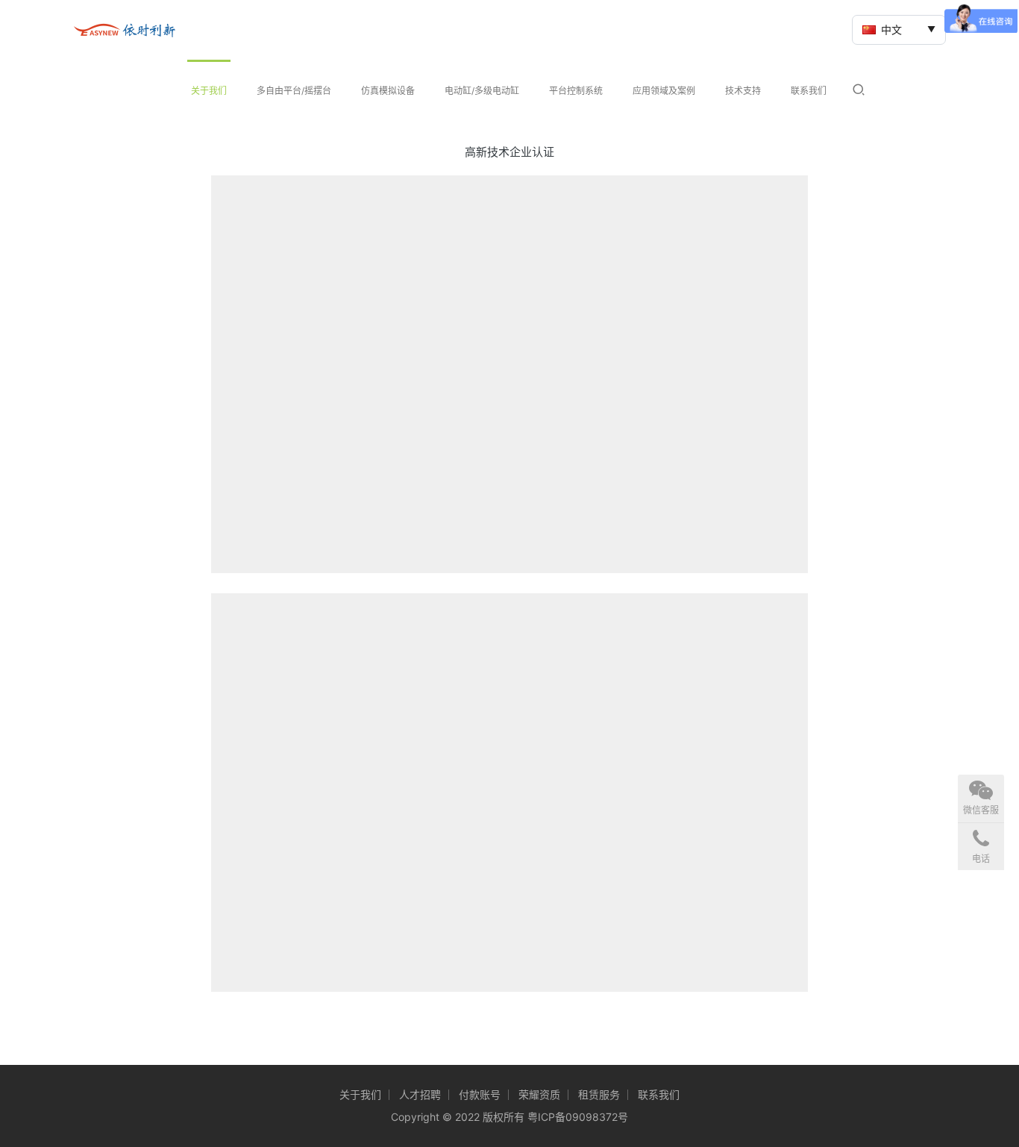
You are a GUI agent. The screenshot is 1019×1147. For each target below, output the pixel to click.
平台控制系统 (576, 90)
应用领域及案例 (664, 90)
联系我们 (809, 90)
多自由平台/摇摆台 (294, 90)
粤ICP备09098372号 (577, 1116)
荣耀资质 (539, 1094)
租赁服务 (599, 1094)
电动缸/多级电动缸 (482, 90)
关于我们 (209, 90)
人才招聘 (420, 1094)
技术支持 (743, 90)
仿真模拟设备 (388, 90)
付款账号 (480, 1094)
